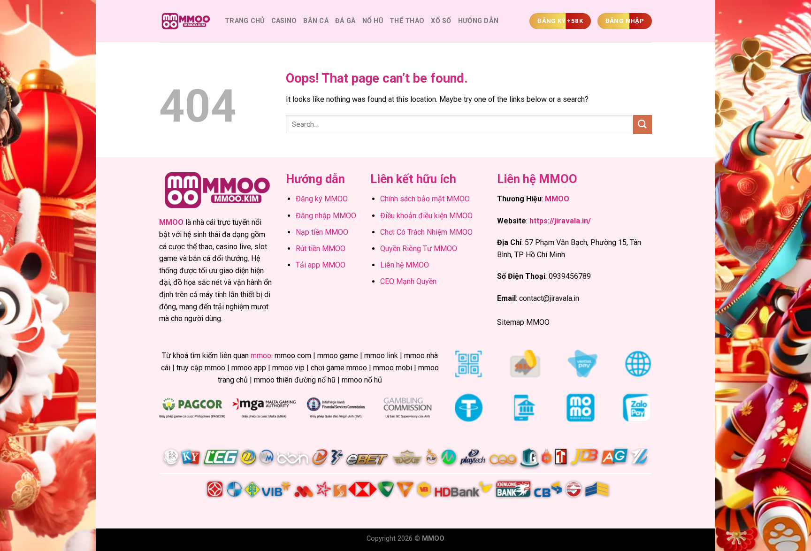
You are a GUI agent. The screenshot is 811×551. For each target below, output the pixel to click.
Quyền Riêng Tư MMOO (418, 248)
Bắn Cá (316, 21)
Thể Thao (407, 21)
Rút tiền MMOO (320, 248)
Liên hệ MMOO (404, 264)
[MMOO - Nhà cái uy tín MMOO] (185, 21)
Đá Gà (345, 21)
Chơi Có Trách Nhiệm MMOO (426, 232)
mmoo (261, 355)
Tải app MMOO (320, 264)
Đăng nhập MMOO (326, 215)
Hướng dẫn (478, 21)
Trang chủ (245, 21)
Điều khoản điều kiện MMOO (426, 215)
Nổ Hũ (372, 21)
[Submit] (642, 124)
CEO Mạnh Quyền (408, 281)
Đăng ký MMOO (322, 198)
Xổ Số (441, 21)
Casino (284, 21)
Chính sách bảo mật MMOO (425, 198)
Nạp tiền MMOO (322, 232)
